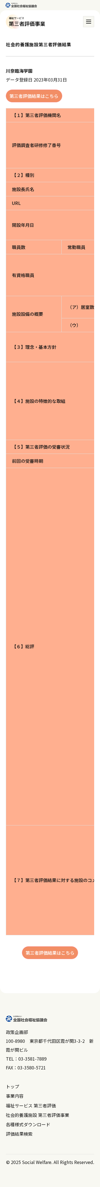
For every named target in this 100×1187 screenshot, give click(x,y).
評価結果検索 (19, 1133)
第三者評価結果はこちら (33, 96)
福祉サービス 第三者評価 (31, 1105)
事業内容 (15, 1095)
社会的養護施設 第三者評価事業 (37, 1115)
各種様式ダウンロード (28, 1124)
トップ (12, 1086)
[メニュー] (88, 21)
